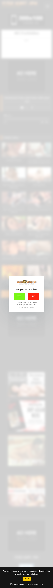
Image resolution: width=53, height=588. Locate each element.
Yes (19, 296)
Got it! (26, 579)
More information (17, 584)
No (33, 296)
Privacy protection (35, 584)
